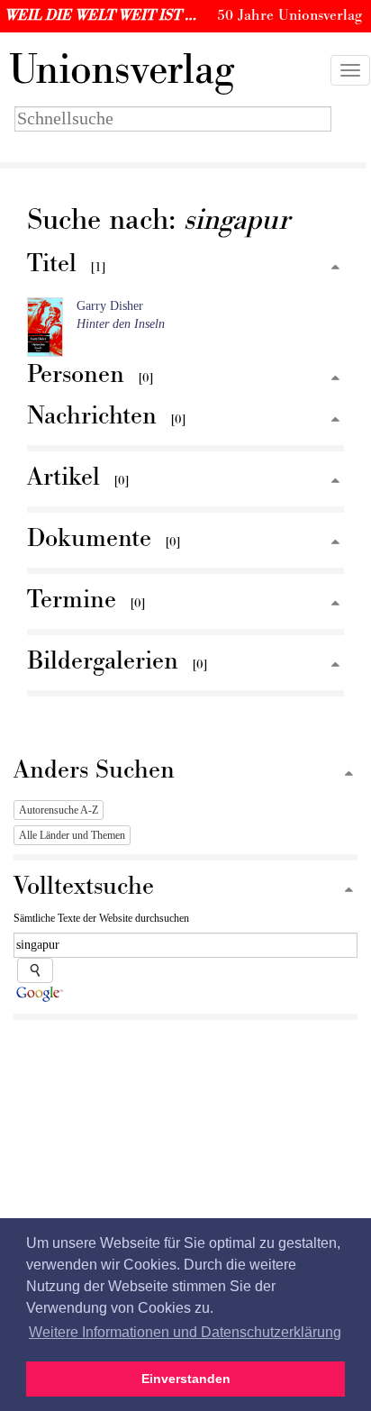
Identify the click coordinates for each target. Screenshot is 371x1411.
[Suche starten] (35, 970)
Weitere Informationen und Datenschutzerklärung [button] (185, 1332)
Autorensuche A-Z (58, 810)
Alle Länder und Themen (72, 835)
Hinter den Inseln (121, 324)
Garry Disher (110, 306)
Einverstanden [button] (186, 1378)
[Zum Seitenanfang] (335, 268)
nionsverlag (121, 70)
